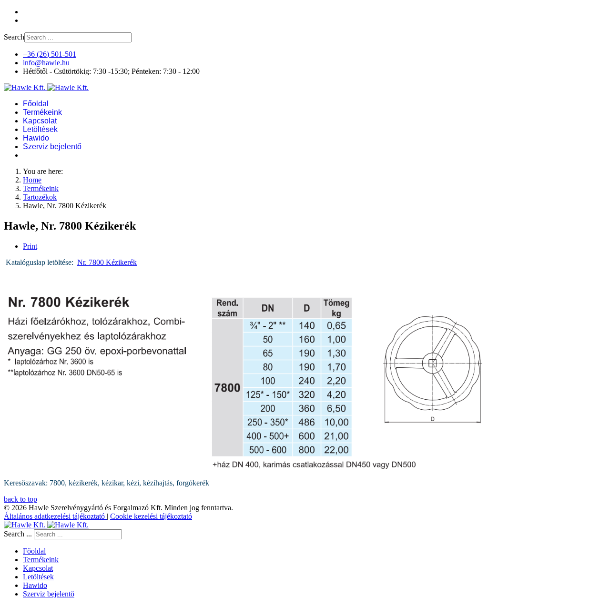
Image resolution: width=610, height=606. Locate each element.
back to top (20, 499)
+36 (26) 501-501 (49, 54)
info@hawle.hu (46, 63)
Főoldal (36, 104)
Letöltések (40, 129)
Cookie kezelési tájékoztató (151, 516)
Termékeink (42, 112)
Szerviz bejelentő (52, 146)
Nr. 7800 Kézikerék (107, 262)
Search (14, 37)
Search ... (18, 534)
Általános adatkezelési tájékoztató (55, 516)
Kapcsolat (40, 121)
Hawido (36, 138)
